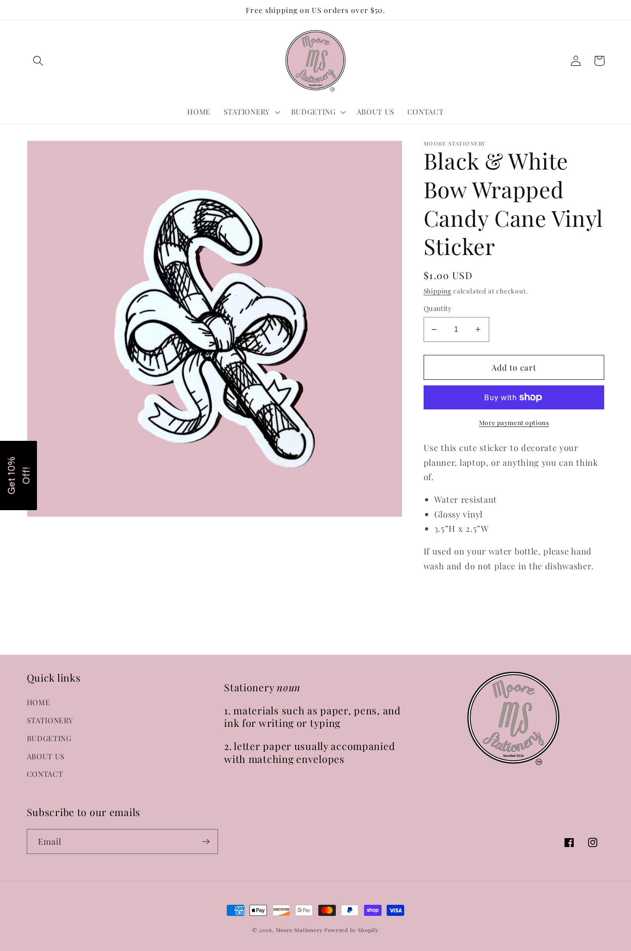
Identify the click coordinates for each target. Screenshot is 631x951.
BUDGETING (49, 738)
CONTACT (45, 774)
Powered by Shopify (351, 930)
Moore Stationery (299, 930)
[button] (38, 61)
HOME (38, 702)
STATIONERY (50, 720)
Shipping (437, 291)
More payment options (514, 422)
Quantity (438, 308)
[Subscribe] (206, 841)
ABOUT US (46, 756)
